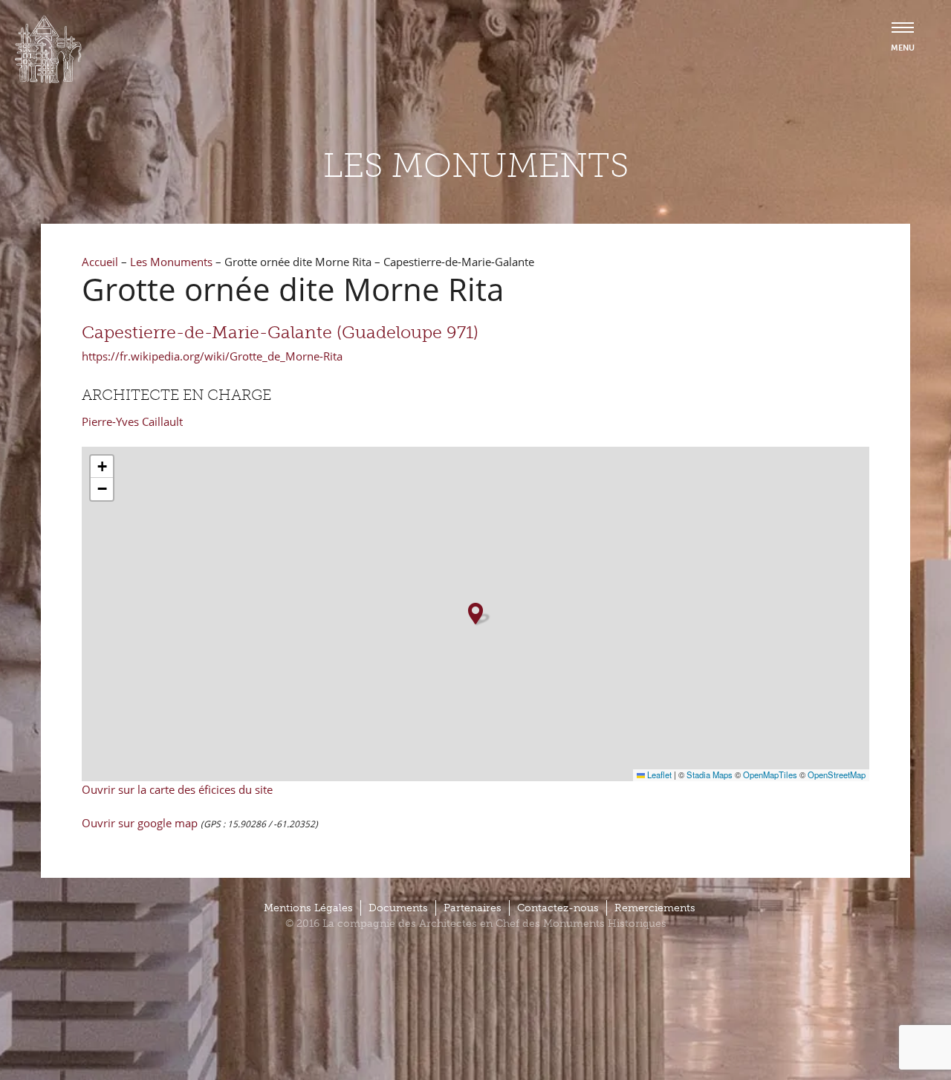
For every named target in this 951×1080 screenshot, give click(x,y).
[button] (475, 613)
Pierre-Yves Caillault (132, 421)
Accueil (100, 261)
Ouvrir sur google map (141, 822)
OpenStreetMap (837, 774)
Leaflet (658, 774)
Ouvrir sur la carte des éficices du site (177, 789)
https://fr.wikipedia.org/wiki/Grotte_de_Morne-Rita (212, 356)
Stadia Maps (710, 774)
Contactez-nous (558, 908)
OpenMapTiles (770, 774)
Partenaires (473, 908)
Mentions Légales (308, 908)
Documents (398, 908)
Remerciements (654, 908)
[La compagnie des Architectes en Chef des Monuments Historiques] (48, 79)
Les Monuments (171, 261)
